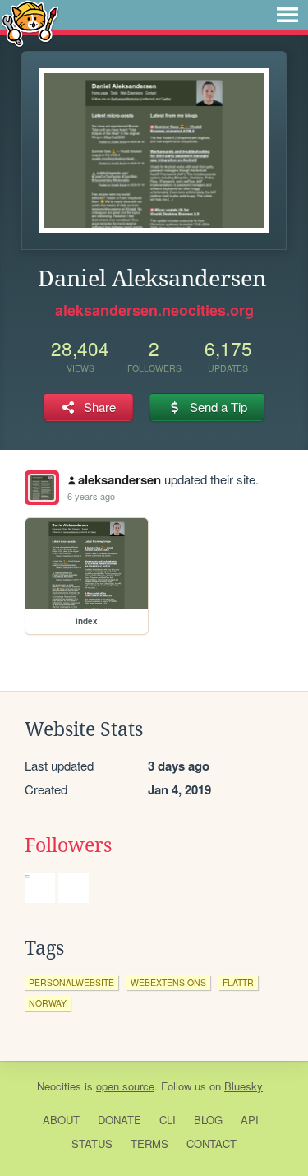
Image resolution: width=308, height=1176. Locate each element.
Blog (208, 1119)
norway (48, 1003)
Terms (149, 1143)
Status (92, 1143)
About (61, 1119)
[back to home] (30, 22)
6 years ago (91, 495)
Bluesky (243, 1086)
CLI (167, 1119)
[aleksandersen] (42, 488)
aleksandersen (119, 479)
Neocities (59, 1086)
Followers (68, 845)
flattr (238, 982)
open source (125, 1086)
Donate (119, 1119)
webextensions (168, 982)
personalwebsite (71, 982)
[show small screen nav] (287, 15)
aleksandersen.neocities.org (154, 310)
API (250, 1119)
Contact (211, 1143)
